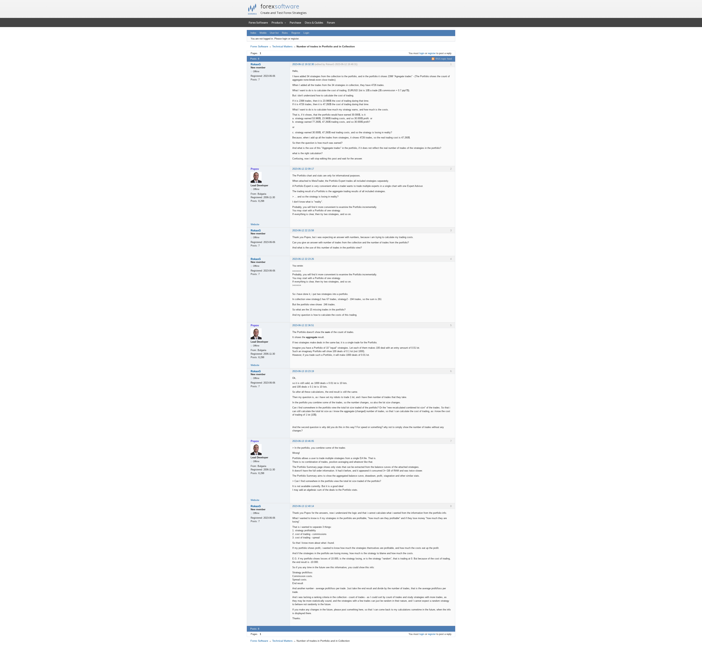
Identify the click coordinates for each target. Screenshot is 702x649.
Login (306, 32)
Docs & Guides (314, 22)
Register (295, 32)
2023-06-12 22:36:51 (303, 325)
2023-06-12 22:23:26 (303, 259)
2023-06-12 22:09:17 (303, 168)
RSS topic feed (444, 58)
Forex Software (258, 22)
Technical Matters (282, 46)
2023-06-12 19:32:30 (303, 64)
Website (255, 224)
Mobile (263, 32)
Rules (285, 32)
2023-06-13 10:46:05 (303, 441)
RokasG (256, 64)
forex (280, 6)
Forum (331, 22)
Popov (255, 168)
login (421, 53)
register (432, 53)
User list (274, 32)
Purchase (295, 22)
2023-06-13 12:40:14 (303, 506)
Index (253, 32)
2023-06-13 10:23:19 (303, 371)
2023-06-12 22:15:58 (303, 230)
